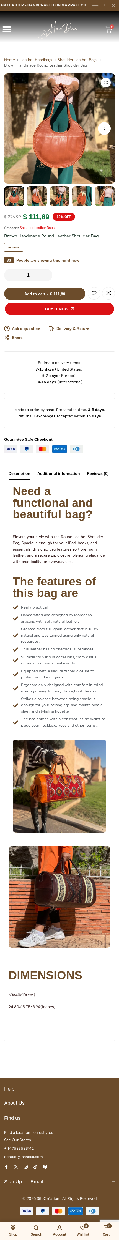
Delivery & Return (72, 328)
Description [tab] (19, 473)
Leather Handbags (36, 60)
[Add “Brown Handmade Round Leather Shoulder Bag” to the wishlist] (94, 293)
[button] (7, 29)
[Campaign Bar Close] (113, 5)
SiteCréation (48, 1198)
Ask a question (26, 328)
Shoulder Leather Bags (77, 60)
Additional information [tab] (58, 473)
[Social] (6, 1167)
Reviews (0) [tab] (98, 473)
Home (9, 60)
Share (17, 337)
